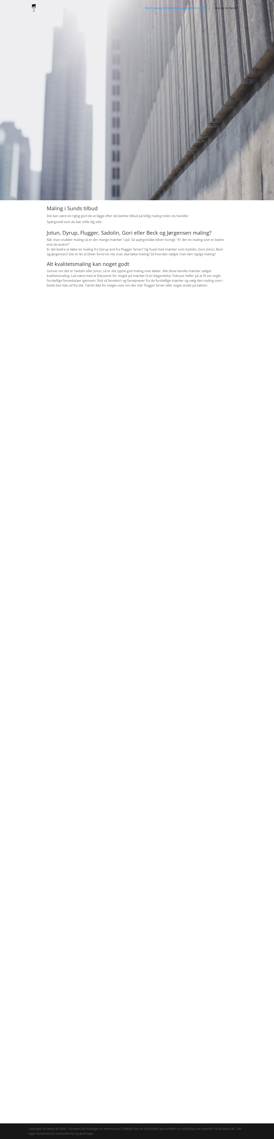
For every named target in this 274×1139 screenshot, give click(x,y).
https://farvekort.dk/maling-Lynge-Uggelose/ (61, 1115)
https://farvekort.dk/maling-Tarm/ (119, 1115)
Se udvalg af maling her (79, 1076)
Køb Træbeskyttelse (213, 326)
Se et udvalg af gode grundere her (137, 900)
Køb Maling (137, 326)
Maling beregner (226, 8)
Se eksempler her (179, 481)
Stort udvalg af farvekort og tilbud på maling (175, 8)
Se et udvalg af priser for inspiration (137, 796)
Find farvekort (61, 326)
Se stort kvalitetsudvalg (137, 584)
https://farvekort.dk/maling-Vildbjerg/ (170, 1115)
